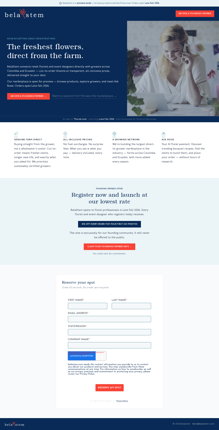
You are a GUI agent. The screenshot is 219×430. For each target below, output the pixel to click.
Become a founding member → (28, 96)
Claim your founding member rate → (109, 247)
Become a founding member (195, 14)
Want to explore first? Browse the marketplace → (84, 96)
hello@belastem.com (203, 424)
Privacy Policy (122, 401)
